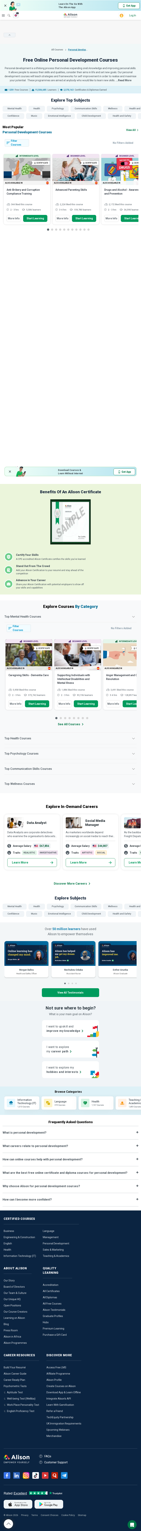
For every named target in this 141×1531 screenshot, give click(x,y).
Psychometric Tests (15, 1386)
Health (36, 108)
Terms (34, 1515)
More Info (14, 218)
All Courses (57, 49)
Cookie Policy (68, 1515)
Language (48, 1231)
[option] (27, 191)
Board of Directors (14, 1286)
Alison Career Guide (15, 1373)
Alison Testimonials (54, 1309)
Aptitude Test (15, 1392)
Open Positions (12, 1305)
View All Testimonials (70, 992)
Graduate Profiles (53, 1316)
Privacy (24, 1515)
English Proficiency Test (20, 1411)
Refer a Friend (54, 1411)
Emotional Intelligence (59, 116)
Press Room (11, 1330)
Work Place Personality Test (23, 1404)
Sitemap (82, 1515)
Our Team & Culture (15, 1293)
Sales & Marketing (53, 1249)
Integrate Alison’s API (58, 1398)
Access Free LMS (56, 1367)
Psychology (58, 108)
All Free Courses (52, 1303)
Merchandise (54, 1436)
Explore (3, 15)
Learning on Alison (14, 1317)
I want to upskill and (63, 1029)
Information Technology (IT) (20, 1255)
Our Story (9, 1280)
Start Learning (35, 218)
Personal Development (56, 1243)
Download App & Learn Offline (63, 1392)
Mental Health (15, 108)
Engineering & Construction (19, 1237)
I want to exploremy (57, 1049)
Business (9, 1231)
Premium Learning (53, 1328)
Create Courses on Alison (61, 1386)
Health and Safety (122, 116)
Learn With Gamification (60, 1404)
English (8, 1243)
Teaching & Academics (56, 1255)
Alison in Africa (12, 1336)
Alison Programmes (15, 1342)
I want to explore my (62, 1070)
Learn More (20, 862)
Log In (132, 15)
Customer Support (56, 1462)
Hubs (46, 1322)
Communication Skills (86, 108)
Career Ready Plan (14, 1379)
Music (34, 116)
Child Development (91, 116)
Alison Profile (54, 1379)
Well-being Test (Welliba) (21, 1398)
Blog (6, 1324)
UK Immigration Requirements (63, 1423)
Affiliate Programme (58, 1373)
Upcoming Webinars (58, 1429)
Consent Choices (49, 1515)
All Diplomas (50, 1297)
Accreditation (50, 1284)
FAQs (47, 1456)
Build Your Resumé (15, 1367)
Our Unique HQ (12, 1299)
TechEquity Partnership (59, 1417)
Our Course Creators (15, 1311)
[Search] (7, 13)
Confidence (13, 116)
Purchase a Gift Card (55, 1334)
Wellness (113, 108)
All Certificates (51, 1291)
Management (51, 1237)
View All (131, 130)
